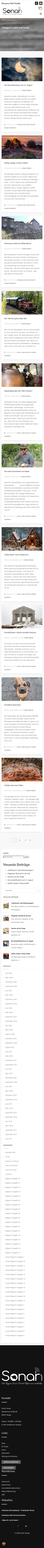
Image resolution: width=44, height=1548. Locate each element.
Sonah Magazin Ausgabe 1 (14, 1257)
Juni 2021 (8, 1069)
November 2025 (11, 982)
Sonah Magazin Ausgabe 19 (15, 1300)
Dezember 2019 (11, 1095)
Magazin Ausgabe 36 (12, 1248)
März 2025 (9, 995)
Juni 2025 (8, 991)
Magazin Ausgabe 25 (12, 1200)
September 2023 (11, 1021)
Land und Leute (30, 124)
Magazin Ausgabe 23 (12, 1192)
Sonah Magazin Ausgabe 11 (15, 1266)
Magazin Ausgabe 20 (12, 1178)
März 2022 (9, 1056)
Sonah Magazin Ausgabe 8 (14, 1331)
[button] (4, 1544)
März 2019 (9, 1108)
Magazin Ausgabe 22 (12, 1187)
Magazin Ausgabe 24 (12, 1196)
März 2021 (9, 1073)
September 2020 (11, 1082)
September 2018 (11, 1117)
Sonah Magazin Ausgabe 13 (15, 1274)
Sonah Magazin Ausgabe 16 (15, 1287)
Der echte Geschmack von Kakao (16, 471)
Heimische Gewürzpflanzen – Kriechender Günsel (18, 1510)
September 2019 (11, 1099)
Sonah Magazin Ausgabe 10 (15, 1261)
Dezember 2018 (11, 1113)
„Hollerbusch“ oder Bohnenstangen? (20, 870)
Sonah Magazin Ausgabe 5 (14, 1318)
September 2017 (11, 1134)
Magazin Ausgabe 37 (10, 128)
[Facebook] (36, 3)
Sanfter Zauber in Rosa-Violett (16, 163)
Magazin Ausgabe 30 (12, 1222)
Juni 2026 (8, 973)
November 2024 (11, 999)
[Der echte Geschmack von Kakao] (22, 455)
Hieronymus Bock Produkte (11, 3)
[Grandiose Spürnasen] (22, 689)
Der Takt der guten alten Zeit (15, 318)
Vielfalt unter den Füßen (13, 785)
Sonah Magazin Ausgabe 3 (14, 1309)
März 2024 (9, 1012)
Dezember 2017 (11, 1130)
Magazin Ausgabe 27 (12, 1209)
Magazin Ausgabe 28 (12, 1213)
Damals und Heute (12, 1161)
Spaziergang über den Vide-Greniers (18, 391)
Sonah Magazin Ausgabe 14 (15, 1279)
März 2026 (9, 977)
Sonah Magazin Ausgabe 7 (14, 1327)
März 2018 (9, 1126)
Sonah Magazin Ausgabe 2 (14, 1305)
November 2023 (11, 1017)
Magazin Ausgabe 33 (12, 1235)
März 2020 (9, 1091)
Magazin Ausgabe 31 (12, 1226)
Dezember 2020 (11, 1078)
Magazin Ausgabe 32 (12, 1231)
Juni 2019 (8, 1104)
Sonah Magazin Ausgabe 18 (15, 1296)
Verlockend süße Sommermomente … (14, 1515)
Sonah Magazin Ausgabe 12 (15, 1270)
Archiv (19, 352)
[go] (38, 890)
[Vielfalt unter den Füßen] (22, 769)
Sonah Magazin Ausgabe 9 (14, 1335)
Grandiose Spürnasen (12, 705)
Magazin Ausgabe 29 (12, 1218)
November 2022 (11, 1038)
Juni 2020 (8, 1086)
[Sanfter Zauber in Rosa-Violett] (22, 147)
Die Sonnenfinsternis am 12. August (18, 85)
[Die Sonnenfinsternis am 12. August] (22, 69)
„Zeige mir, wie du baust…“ (10, 1520)
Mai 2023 (8, 1025)
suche (26, 857)
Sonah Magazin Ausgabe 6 (14, 1322)
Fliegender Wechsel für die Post (18, 873)
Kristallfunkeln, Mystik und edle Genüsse (20, 632)
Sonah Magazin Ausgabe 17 (15, 1292)
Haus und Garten (11, 1165)
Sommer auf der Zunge (15, 877)
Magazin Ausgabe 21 (12, 1183)
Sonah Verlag (26, 90)
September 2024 (11, 1004)
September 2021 (11, 1065)
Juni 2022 (8, 1052)
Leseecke (8, 1174)
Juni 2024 (8, 1008)
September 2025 (11, 986)
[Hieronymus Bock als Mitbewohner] (22, 227)
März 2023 (9, 1030)
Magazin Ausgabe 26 (12, 1205)
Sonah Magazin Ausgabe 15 (15, 1283)
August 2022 (9, 1047)
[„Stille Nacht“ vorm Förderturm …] (22, 539)
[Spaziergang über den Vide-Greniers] (22, 375)
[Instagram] (40, 3)
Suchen (6, 853)
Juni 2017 (8, 1139)
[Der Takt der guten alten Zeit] (22, 302)
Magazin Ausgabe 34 (12, 1239)
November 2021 (11, 1060)
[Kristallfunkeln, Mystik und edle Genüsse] (22, 616)
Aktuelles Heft (21, 124)
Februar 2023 (10, 1034)
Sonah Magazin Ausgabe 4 (14, 1314)
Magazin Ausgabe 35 (12, 1244)
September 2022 (11, 1043)
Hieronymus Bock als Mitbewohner (17, 243)
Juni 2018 (8, 1121)
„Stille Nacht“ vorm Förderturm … (17, 555)
